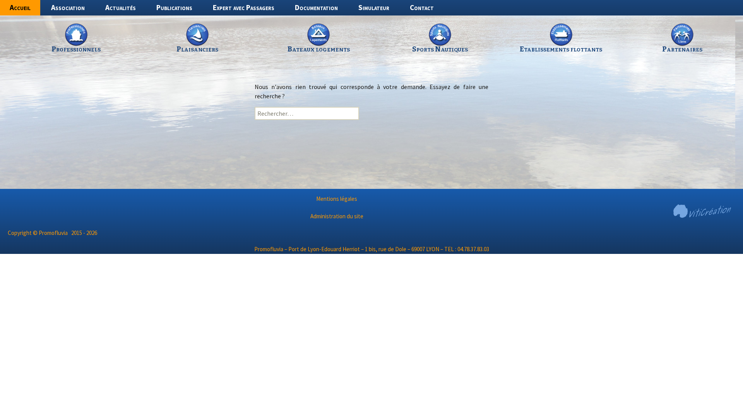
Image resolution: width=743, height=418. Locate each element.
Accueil (20, 7)
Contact (422, 7)
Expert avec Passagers (243, 7)
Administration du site (336, 216)
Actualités (120, 7)
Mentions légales (336, 198)
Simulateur (373, 7)
